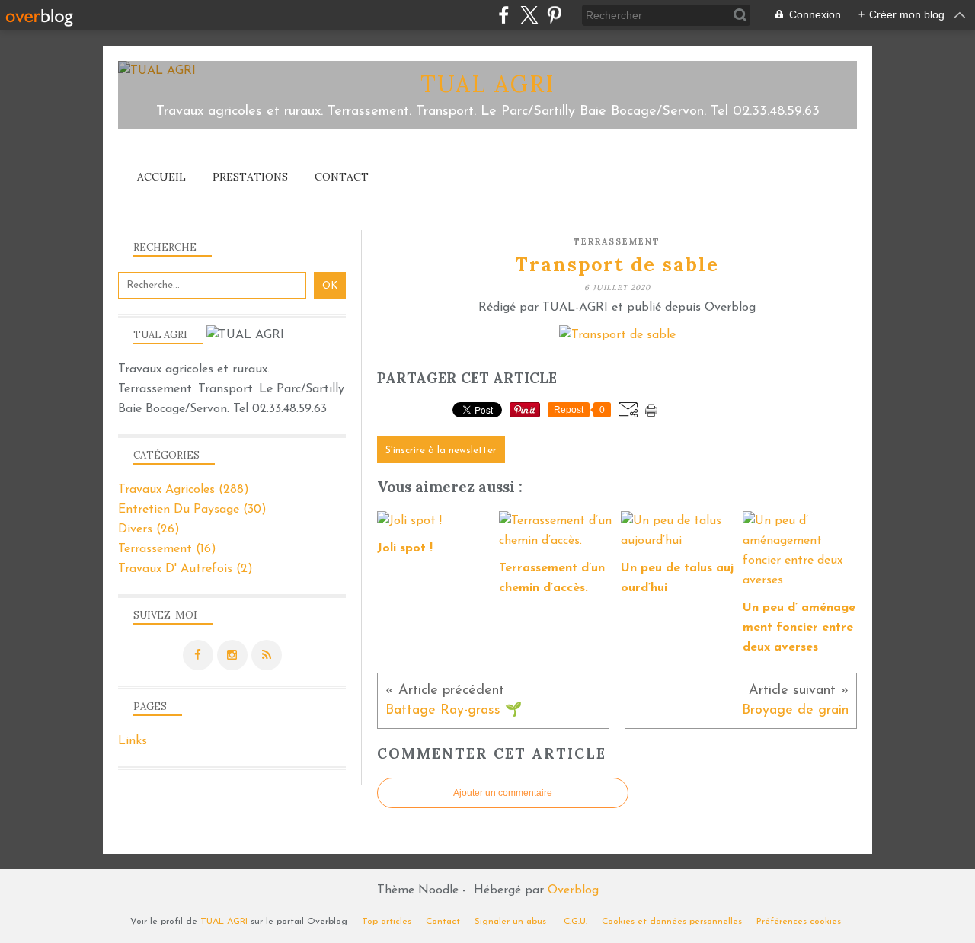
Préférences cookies (798, 921)
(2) (185, 569)
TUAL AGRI (487, 83)
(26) (149, 529)
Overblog (573, 890)
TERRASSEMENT (617, 241)
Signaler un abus (512, 921)
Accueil (161, 177)
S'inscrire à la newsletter (441, 451)
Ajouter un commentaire (502, 793)
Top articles (386, 921)
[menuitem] (161, 177)
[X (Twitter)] (529, 15)
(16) (167, 549)
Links (132, 741)
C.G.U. (575, 921)
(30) (192, 509)
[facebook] (503, 15)
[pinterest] (554, 15)
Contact (342, 177)
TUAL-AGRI (224, 921)
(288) (183, 490)
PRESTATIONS (250, 177)
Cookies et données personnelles (672, 921)
